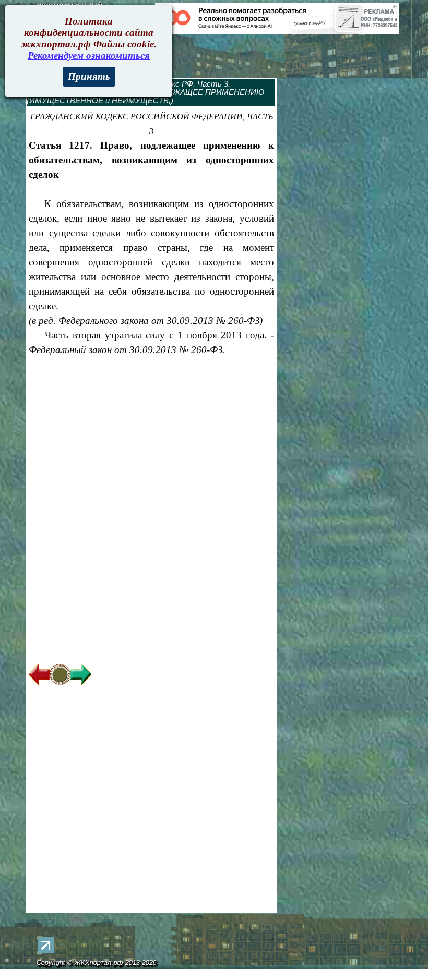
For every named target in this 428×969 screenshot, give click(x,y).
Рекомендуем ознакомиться (89, 55)
